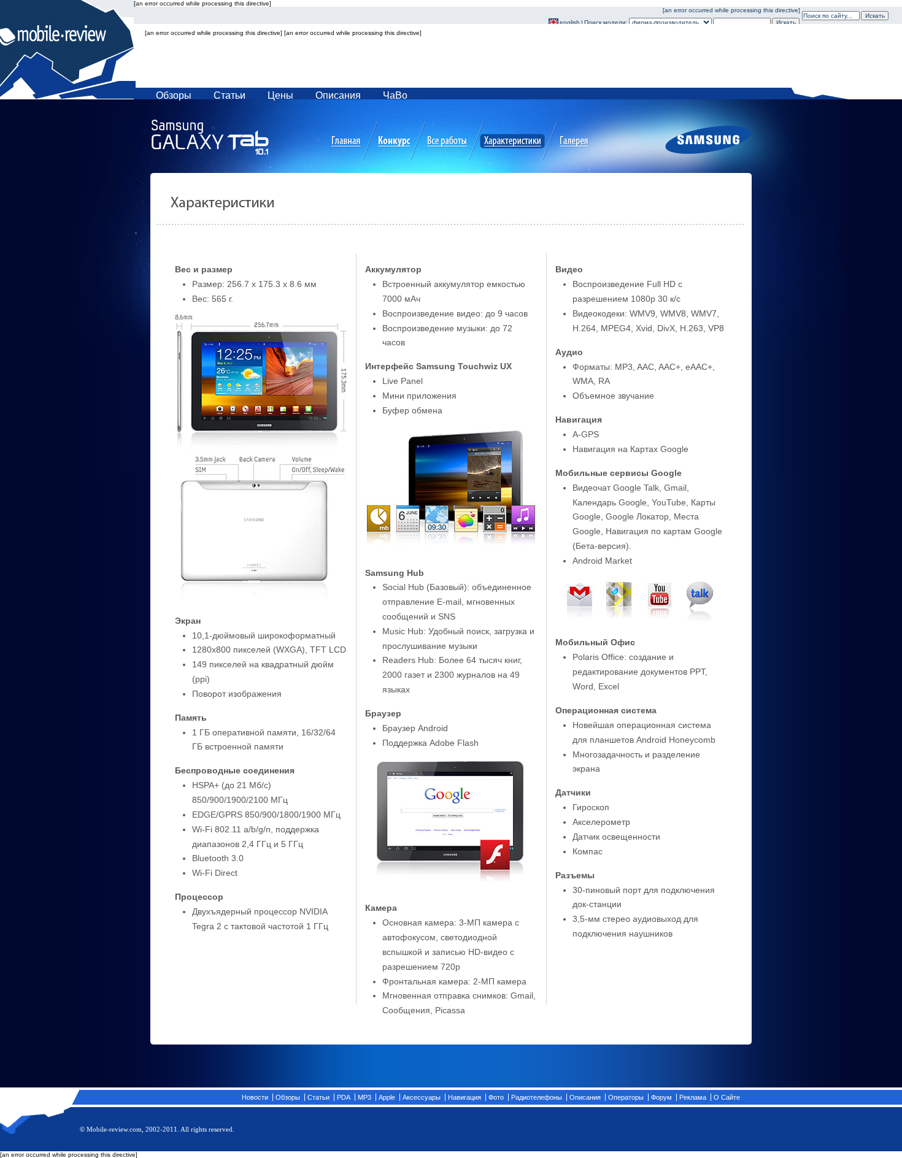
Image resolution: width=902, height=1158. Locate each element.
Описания (338, 95)
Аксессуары (422, 1097)
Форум (661, 1097)
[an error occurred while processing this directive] (467, 49)
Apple (387, 1097)
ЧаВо (395, 95)
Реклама (692, 1097)
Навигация (464, 1097)
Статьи (229, 95)
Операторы (626, 1097)
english (570, 22)
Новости (255, 1097)
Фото (496, 1097)
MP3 (364, 1097)
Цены (280, 95)
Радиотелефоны (536, 1097)
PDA (343, 1097)
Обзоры (173, 95)
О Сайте (727, 1097)
